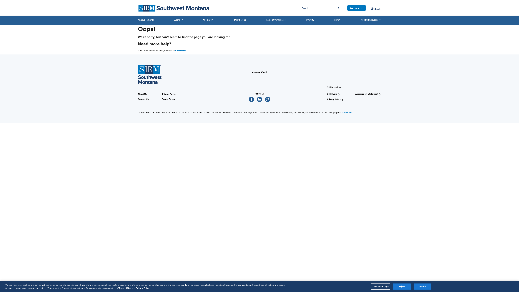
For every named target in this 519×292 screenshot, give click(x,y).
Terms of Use (124, 288)
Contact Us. (181, 51)
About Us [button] (207, 20)
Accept (422, 286)
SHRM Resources (369, 20)
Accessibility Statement (366, 94)
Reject (402, 286)
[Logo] (174, 8)
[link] (356, 8)
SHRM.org (332, 94)
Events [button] (177, 20)
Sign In (378, 9)
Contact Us (143, 99)
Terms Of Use (168, 99)
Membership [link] (240, 20)
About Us (142, 94)
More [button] (336, 20)
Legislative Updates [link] (276, 20)
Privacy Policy (169, 94)
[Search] (338, 8)
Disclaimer (347, 112)
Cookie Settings (381, 286)
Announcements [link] (146, 20)
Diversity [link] (309, 20)
